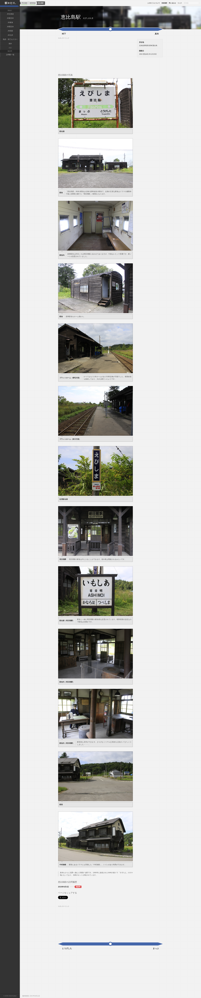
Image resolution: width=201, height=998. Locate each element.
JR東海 (10, 22)
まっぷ (156, 948)
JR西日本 (10, 27)
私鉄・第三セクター (10, 39)
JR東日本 (10, 18)
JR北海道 (10, 14)
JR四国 (10, 31)
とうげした (67, 948)
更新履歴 (164, 3)
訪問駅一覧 (10, 55)
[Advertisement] (95, 55)
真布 (157, 34)
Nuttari (14, 996)
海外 (10, 44)
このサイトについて (153, 3)
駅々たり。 (10, 4)
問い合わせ (172, 3)
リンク (180, 3)
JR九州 (10, 35)
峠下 (64, 34)
